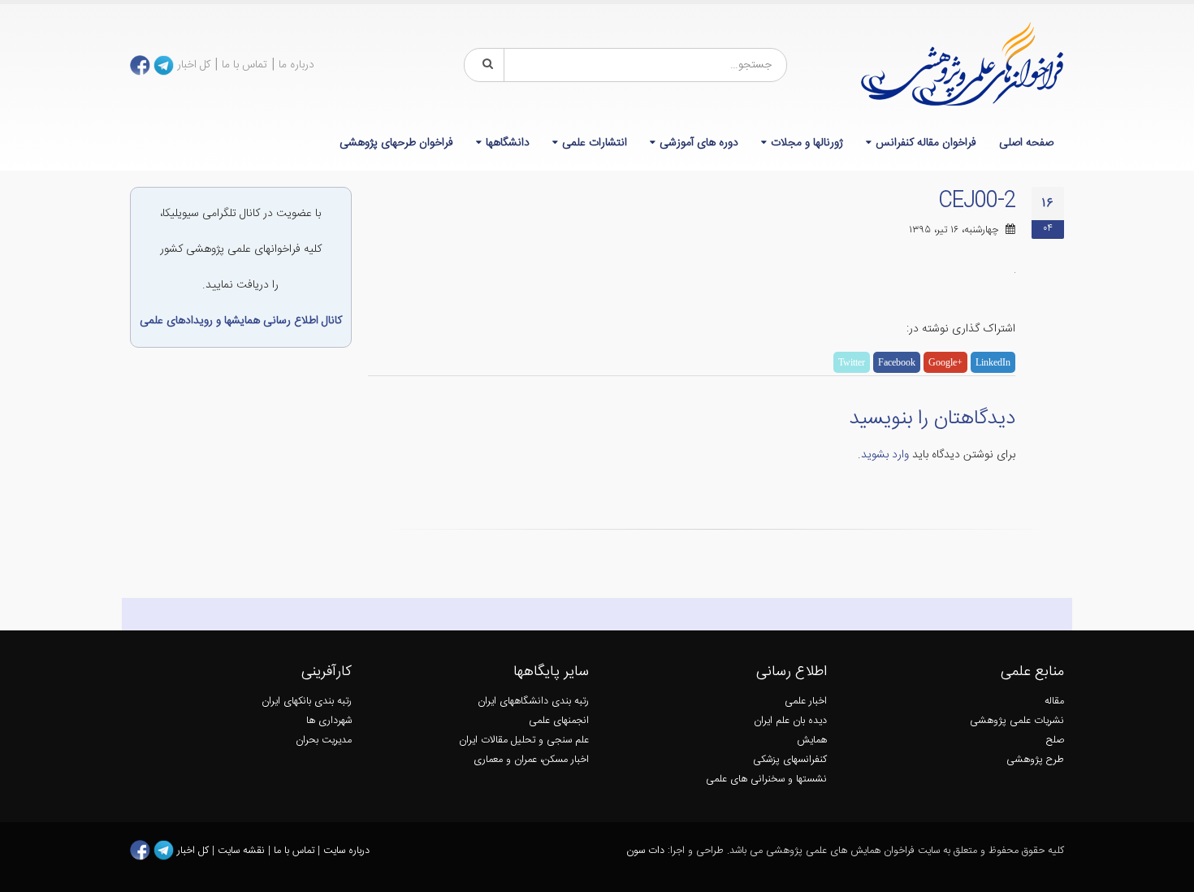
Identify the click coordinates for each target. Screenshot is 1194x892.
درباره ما (296, 65)
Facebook (896, 362)
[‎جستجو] (485, 65)
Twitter (851, 362)
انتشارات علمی (594, 143)
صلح (1055, 740)
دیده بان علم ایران (790, 721)
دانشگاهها (508, 143)
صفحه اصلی (1026, 143)
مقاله (1054, 701)
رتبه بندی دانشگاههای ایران (533, 701)
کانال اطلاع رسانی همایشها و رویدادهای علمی (241, 321)
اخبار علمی (806, 701)
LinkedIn (993, 362)
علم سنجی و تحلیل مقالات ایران (524, 740)
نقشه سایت (243, 851)
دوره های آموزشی (699, 143)
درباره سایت (346, 851)
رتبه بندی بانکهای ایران (307, 701)
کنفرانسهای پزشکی (790, 760)
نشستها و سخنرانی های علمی (766, 779)
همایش (812, 740)
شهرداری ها (329, 721)
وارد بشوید (885, 455)
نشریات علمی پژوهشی (1017, 721)
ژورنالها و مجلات (807, 143)
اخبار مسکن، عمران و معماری (531, 760)
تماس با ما (244, 65)
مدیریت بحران (324, 740)
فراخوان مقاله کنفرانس (926, 143)
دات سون (645, 851)
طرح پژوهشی (1035, 760)
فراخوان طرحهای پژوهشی (396, 143)
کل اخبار (193, 65)
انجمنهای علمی (559, 721)
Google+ (945, 362)
